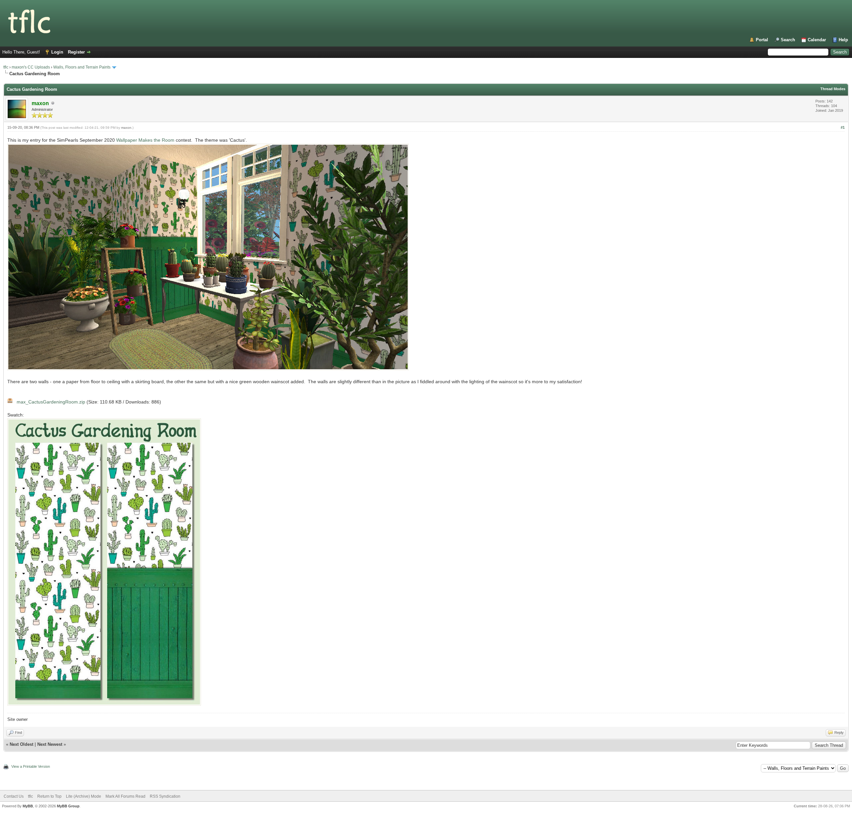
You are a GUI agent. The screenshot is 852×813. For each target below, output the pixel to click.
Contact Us (14, 796)
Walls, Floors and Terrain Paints (81, 67)
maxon (126, 127)
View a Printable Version (30, 766)
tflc (5, 67)
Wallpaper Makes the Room (145, 140)
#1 (843, 127)
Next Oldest (21, 744)
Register (76, 52)
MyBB (28, 806)
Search (788, 39)
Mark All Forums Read (125, 796)
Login (57, 52)
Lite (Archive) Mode (83, 796)
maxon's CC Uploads (31, 67)
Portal (762, 39)
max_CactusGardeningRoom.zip (51, 402)
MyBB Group (68, 806)
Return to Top (49, 796)
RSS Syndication (165, 796)
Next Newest (49, 744)
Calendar (817, 39)
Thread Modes (832, 89)
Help (843, 39)
